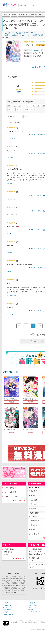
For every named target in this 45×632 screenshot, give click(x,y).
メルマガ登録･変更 (8, 605)
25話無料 (30, 402)
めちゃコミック (8, 33)
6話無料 (11, 402)
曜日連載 (21, 14)
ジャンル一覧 (6, 14)
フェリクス (27, 106)
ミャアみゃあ (12, 295)
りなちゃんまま (12, 214)
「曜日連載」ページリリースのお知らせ (14, 551)
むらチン (10, 183)
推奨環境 (30, 609)
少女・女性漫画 (10, 492)
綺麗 (20, 106)
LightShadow (12, 199)
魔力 (38, 106)
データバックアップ (34, 612)
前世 (15, 106)
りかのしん (11, 138)
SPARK (10, 157)
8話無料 (11, 432)
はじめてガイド (7, 607)
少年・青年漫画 (10, 488)
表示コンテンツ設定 (34, 607)
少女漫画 (19, 33)
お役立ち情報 (7, 609)
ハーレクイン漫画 (11, 496)
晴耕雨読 (10, 252)
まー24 (10, 233)
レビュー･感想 (30, 14)
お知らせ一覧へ (20, 558)
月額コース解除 (32, 605)
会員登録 (5, 603)
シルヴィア (11, 109)
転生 (33, 106)
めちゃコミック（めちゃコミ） (36, 629)
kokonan (10, 271)
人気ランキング (39, 14)
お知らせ (5, 612)
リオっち (10, 314)
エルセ (27, 109)
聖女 (9, 106)
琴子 (42, 50)
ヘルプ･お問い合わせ (9, 614)
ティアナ (19, 109)
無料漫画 (14, 14)
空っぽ (33, 109)
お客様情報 (31, 603)
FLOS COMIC (28, 33)
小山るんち (36, 50)
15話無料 (30, 432)
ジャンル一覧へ (20, 500)
